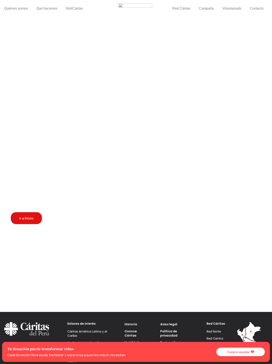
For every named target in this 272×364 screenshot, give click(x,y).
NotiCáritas (74, 8)
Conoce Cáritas (131, 333)
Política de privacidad (168, 333)
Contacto (257, 8)
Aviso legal (168, 324)
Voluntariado (231, 8)
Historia (131, 324)
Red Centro (215, 338)
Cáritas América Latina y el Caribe (87, 333)
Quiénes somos (16, 8)
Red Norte (214, 331)
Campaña (206, 8)
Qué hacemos (46, 8)
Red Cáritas (181, 8)
